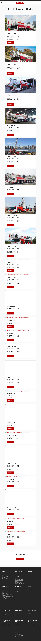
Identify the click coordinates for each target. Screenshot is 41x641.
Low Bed (16, 578)
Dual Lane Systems (18, 574)
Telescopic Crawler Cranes (6, 575)
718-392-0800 (18, 636)
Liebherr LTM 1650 (11, 64)
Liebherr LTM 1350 (11, 157)
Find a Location (30, 588)
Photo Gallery (17, 591)
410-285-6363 (5, 615)
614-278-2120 (18, 615)
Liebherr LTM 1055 (11, 463)
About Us (16, 590)
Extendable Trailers (18, 575)
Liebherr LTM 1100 (11, 347)
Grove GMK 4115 (10, 333)
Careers (14, 605)
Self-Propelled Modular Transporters (19, 581)
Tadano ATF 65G (11, 422)
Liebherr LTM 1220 (11, 263)
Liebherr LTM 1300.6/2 (12, 216)
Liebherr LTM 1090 (11, 378)
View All (29, 572)
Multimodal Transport (5, 588)
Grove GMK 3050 (11, 479)
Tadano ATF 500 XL (11, 507)
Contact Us (30, 587)
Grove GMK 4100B (11, 394)
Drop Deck (17, 573)
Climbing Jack (4, 589)
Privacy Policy (30, 590)
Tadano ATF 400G (11, 126)
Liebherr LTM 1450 (11, 95)
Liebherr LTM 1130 (11, 277)
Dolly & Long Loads (18, 572)
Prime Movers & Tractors (19, 579)
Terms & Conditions (31, 605)
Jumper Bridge (17, 577)
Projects (16, 588)
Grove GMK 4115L (11, 320)
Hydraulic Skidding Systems (7, 594)
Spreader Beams (5, 597)
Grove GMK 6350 (11, 187)
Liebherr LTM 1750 (11, 33)
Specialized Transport (18, 582)
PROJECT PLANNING (19, 589)
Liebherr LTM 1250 (11, 246)
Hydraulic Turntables (5, 592)
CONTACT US (20, 558)
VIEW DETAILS (10, 42)
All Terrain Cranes (5, 574)
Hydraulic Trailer (17, 576)
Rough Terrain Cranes (6, 576)
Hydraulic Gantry (5, 591)
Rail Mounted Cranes (5, 578)
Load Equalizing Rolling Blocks (7, 596)
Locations (29, 589)
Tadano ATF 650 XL (11, 435)
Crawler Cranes (4, 573)
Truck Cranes (4, 577)
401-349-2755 (31, 615)
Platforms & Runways (5, 593)
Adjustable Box (4, 587)
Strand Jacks (4, 598)
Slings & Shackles (5, 595)
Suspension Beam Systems (19, 583)
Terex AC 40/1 (10, 521)
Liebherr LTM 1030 (11, 534)
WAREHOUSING (18, 587)
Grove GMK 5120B (11, 307)
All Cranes (4, 572)
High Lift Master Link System (7, 590)
